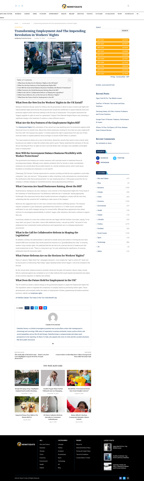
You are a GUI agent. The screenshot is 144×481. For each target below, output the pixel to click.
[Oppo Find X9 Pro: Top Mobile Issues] (107, 447)
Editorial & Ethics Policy (83, 447)
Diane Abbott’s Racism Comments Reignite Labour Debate (79, 417)
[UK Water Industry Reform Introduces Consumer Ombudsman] (53, 404)
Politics (90, 14)
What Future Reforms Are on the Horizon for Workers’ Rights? (38, 95)
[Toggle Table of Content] (68, 80)
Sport (120, 14)
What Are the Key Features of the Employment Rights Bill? (37, 85)
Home (16, 23)
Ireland (71, 14)
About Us (79, 444)
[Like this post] (27, 307)
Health (63, 14)
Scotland (99, 14)
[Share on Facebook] (32, 307)
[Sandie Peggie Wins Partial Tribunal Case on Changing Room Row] (53, 378)
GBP (127, 77)
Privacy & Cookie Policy (83, 451)
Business (18, 14)
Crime (35, 14)
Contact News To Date (83, 457)
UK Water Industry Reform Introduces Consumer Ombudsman (52, 417)
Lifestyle (80, 14)
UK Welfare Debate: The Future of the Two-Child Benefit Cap (36, 298)
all (41, 440)
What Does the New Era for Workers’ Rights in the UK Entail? (38, 83)
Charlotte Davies (26, 38)
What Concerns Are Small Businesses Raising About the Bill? (38, 90)
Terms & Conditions (82, 454)
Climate (27, 14)
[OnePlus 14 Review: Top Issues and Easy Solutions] (107, 457)
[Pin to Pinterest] (41, 307)
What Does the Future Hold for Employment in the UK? (36, 97)
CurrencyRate (120, 77)
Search (98, 27)
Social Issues (110, 14)
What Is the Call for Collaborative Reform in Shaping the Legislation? (41, 92)
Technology (129, 14)
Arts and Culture (6, 14)
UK (137, 14)
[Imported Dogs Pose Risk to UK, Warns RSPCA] (27, 404)
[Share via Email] (45, 307)
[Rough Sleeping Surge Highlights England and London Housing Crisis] (27, 378)
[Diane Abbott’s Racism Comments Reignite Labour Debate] (79, 404)
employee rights (36, 293)
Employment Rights (25, 127)
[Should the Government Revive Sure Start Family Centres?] (79, 378)
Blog (113, 183)
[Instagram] (22, 6)
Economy (43, 14)
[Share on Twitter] (36, 307)
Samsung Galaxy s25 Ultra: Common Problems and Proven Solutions (121, 466)
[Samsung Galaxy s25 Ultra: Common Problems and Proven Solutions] (107, 466)
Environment (53, 14)
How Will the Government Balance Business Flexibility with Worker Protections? (44, 88)
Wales (2, 17)
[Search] (128, 6)
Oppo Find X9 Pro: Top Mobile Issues (109, 98)
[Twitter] (19, 6)
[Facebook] (16, 6)
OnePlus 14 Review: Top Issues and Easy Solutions (121, 456)
